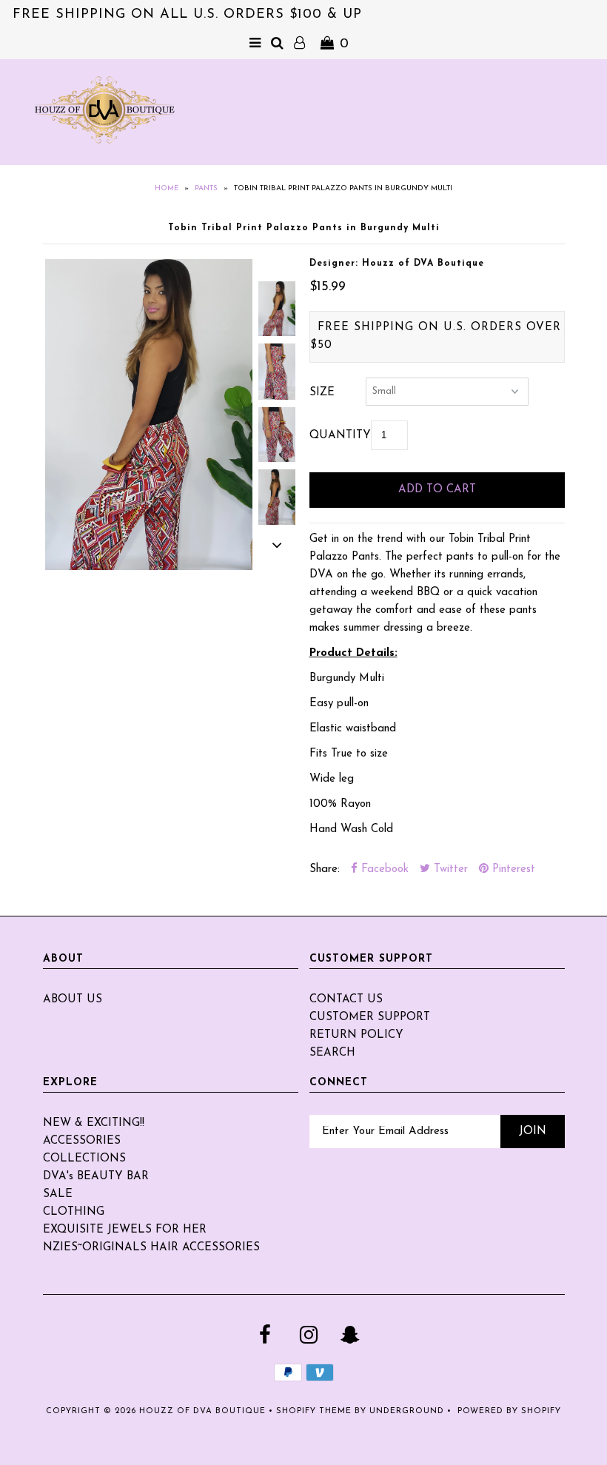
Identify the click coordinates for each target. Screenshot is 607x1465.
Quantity (340, 435)
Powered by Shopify (509, 1411)
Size (322, 392)
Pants (206, 188)
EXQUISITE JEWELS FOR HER (125, 1230)
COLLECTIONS (84, 1158)
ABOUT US (72, 999)
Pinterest (512, 869)
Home (166, 188)
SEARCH (332, 1053)
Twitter (449, 869)
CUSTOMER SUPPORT (369, 1017)
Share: (324, 869)
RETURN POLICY (356, 1035)
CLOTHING (73, 1212)
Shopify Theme (314, 1411)
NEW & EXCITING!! (93, 1123)
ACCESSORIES (82, 1141)
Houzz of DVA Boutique (202, 1411)
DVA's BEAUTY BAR (96, 1176)
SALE (58, 1194)
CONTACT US (346, 999)
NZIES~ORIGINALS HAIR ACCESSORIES (151, 1247)
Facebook (383, 869)
